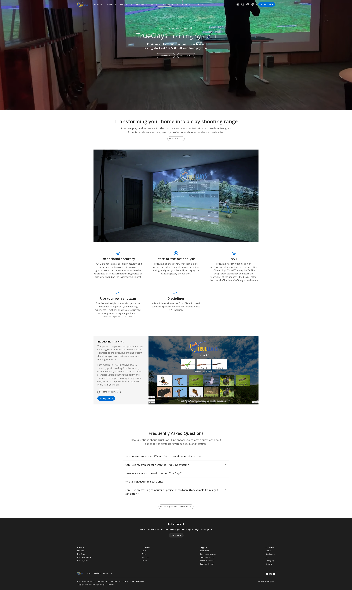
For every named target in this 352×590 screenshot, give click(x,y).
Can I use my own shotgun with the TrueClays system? (157, 464)
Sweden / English (267, 581)
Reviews (269, 564)
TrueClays (81, 554)
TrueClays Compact (84, 557)
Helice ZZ (145, 561)
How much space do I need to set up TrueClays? (153, 473)
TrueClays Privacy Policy (86, 581)
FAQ (267, 557)
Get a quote (268, 4)
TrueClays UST (82, 561)
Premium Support (207, 564)
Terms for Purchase (118, 581)
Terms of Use (103, 581)
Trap (144, 554)
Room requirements (208, 554)
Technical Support (207, 557)
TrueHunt (80, 551)
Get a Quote (185, 55)
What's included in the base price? (144, 481)
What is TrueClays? (94, 573)
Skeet (144, 551)
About (268, 551)
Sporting (145, 557)
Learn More (164, 55)
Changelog (270, 561)
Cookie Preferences (136, 581)
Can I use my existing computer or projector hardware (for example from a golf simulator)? (171, 491)
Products (98, 4)
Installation (204, 551)
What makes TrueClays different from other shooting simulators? (163, 456)
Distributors (270, 554)
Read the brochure (107, 391)
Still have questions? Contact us (174, 506)
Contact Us (107, 573)
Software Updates (207, 561)
